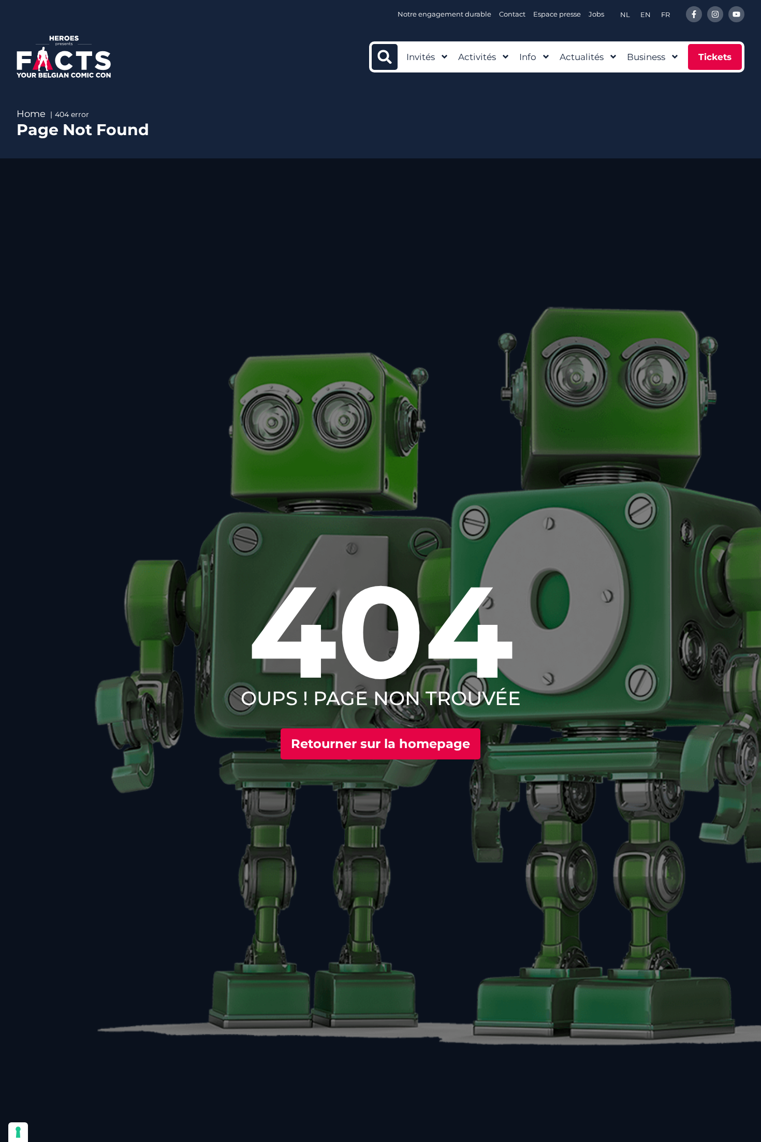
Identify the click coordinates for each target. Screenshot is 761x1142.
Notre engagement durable (444, 14)
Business (646, 57)
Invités (420, 57)
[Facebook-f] (694, 14)
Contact (512, 14)
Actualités (582, 57)
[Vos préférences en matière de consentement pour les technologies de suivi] (18, 1132)
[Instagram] (715, 14)
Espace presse (557, 14)
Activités (477, 57)
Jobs (596, 14)
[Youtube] (736, 14)
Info (527, 57)
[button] (385, 57)
